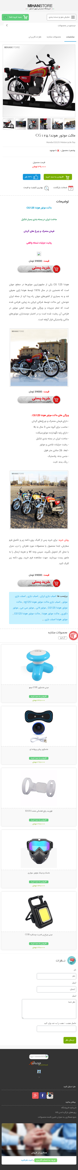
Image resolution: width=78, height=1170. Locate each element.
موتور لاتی (41, 608)
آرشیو (62, 638)
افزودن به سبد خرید (55, 177)
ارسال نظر (69, 1040)
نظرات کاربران (35, 37)
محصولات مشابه (54, 37)
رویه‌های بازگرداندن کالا (65, 1112)
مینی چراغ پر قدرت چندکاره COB (38, 935)
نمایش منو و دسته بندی (59, 17)
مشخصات (70, 37)
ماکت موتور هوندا (50, 614)
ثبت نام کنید (26, 1160)
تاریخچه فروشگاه (68, 1108)
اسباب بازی (33, 596)
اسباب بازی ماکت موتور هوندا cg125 (42, 602)
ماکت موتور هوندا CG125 (27, 614)
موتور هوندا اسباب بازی (56, 620)
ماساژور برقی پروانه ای (39, 749)
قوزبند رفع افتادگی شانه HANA (38, 811)
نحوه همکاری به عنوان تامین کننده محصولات (57, 1117)
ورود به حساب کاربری (45, 1160)
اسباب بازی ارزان (48, 596)
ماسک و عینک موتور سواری (39, 873)
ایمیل (74, 983)
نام (75, 970)
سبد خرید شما (15, 17)
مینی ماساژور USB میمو (39, 688)
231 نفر (28, 177)
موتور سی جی (27, 608)
